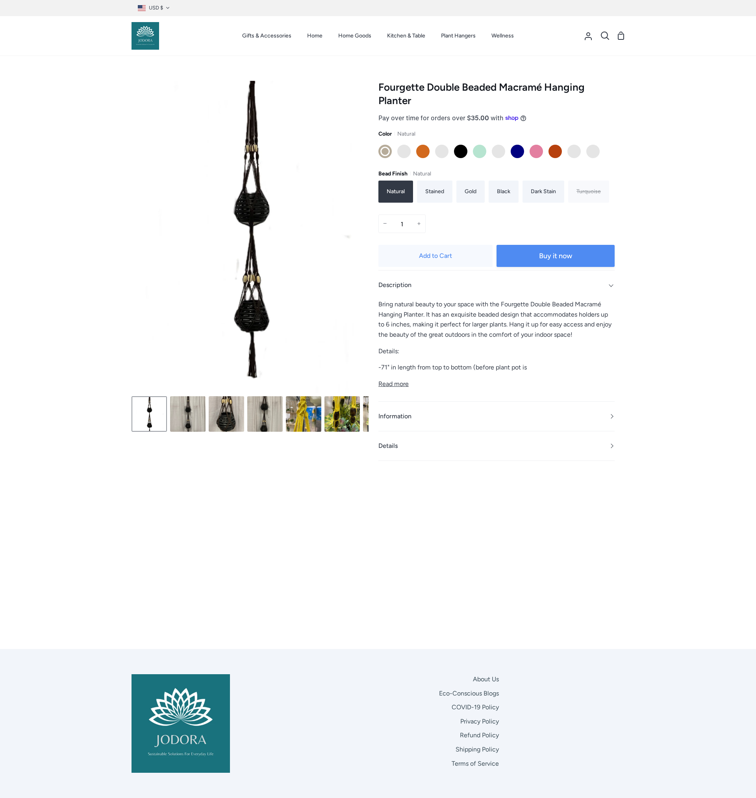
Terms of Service (475, 763)
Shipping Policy (477, 749)
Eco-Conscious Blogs (469, 693)
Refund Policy (479, 735)
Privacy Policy (479, 721)
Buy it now (555, 256)
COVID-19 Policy (475, 707)
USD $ (156, 8)
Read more (393, 384)
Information (394, 416)
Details (388, 445)
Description (394, 285)
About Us (486, 679)
